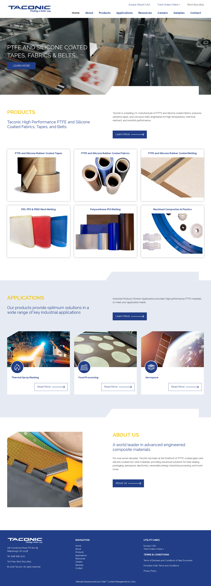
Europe (132, 4)
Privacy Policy (150, 571)
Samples (79, 565)
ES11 (133, 582)
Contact (79, 568)
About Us (121, 483)
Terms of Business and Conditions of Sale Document (168, 560)
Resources (80, 558)
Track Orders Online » (168, 4)
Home (78, 546)
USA (148, 4)
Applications (81, 555)
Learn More (123, 134)
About (78, 549)
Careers (79, 562)
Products (79, 552)
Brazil (141, 4)
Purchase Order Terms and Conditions (161, 565)
